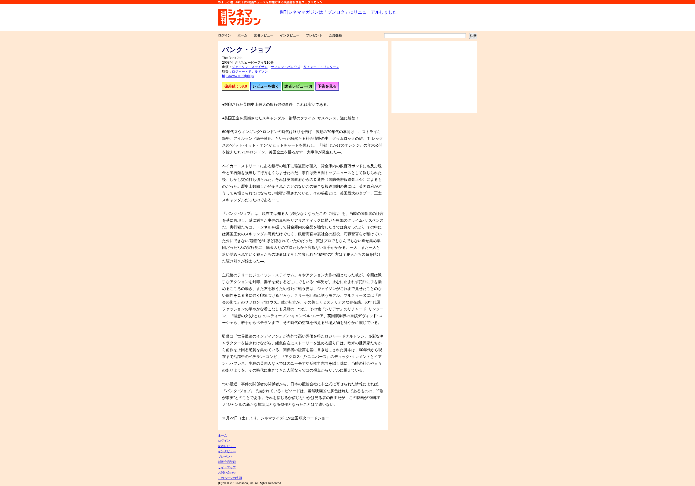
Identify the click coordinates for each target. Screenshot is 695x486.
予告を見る (327, 86)
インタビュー (289, 35)
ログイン (224, 35)
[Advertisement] (434, 77)
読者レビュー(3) (298, 86)
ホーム (242, 35)
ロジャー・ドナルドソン (250, 71)
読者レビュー (263, 35)
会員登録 (335, 35)
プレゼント (314, 35)
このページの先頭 (230, 477)
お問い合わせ (227, 472)
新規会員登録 (227, 461)
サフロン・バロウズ (285, 67)
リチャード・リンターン (321, 67)
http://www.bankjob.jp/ (238, 76)
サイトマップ (227, 467)
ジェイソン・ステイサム (250, 67)
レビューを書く (265, 86)
